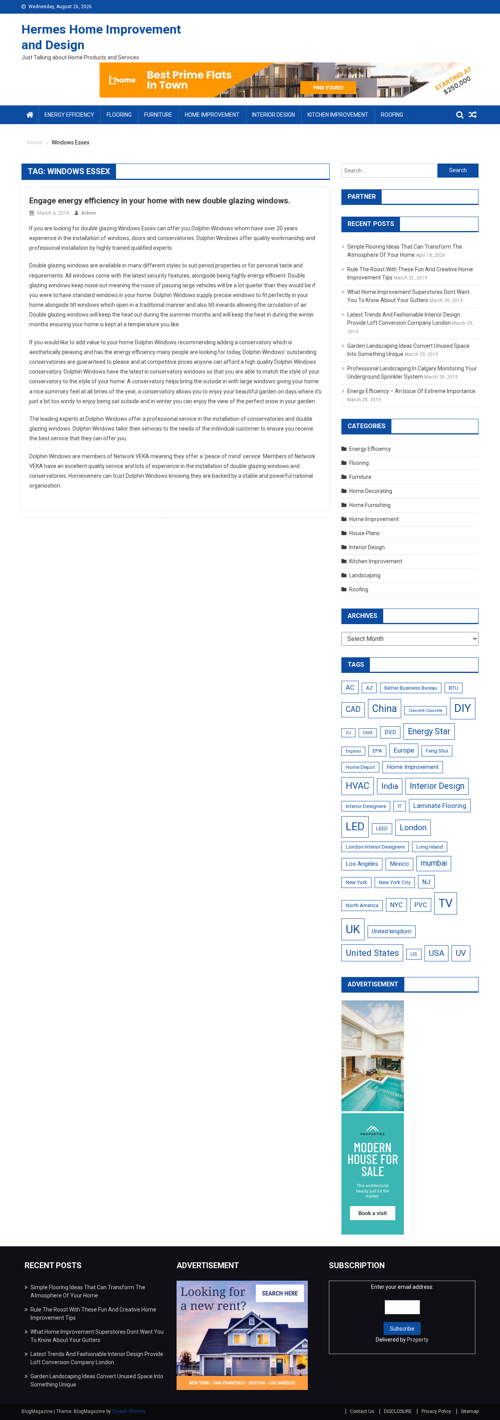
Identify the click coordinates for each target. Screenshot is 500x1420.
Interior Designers (366, 806)
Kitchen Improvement (337, 115)
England (353, 751)
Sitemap (470, 1411)
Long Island (429, 847)
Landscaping (364, 575)
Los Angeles (362, 863)
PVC (420, 905)
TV (446, 903)
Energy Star (429, 731)
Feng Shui (437, 751)
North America (362, 905)
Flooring (119, 115)
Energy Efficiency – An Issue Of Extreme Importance (411, 391)
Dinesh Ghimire (128, 1411)
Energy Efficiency (69, 115)
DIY (462, 708)
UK (353, 929)
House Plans (364, 533)
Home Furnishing (370, 505)
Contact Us (362, 1411)
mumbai (434, 863)
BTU (453, 688)
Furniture (158, 115)
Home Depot (360, 767)
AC (350, 687)
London (413, 827)
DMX (368, 732)
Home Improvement (212, 115)
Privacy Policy (436, 1411)
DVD (390, 732)
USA (436, 953)
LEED (382, 828)
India (389, 786)
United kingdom (391, 931)
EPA (377, 751)
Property (418, 1339)
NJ (426, 882)
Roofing (392, 115)
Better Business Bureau (410, 688)
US (414, 954)
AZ (369, 688)
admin (88, 213)
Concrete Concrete (426, 710)
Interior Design (273, 115)
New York (356, 882)
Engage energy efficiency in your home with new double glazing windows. (159, 200)
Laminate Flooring (439, 806)
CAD (353, 709)
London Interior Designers (375, 847)
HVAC (358, 786)
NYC (396, 905)
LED (355, 826)
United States (372, 953)
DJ (348, 732)
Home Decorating (370, 491)
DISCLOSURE (398, 1411)
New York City (395, 882)
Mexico (399, 863)
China (384, 708)
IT (400, 806)
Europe (404, 750)
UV (461, 953)
